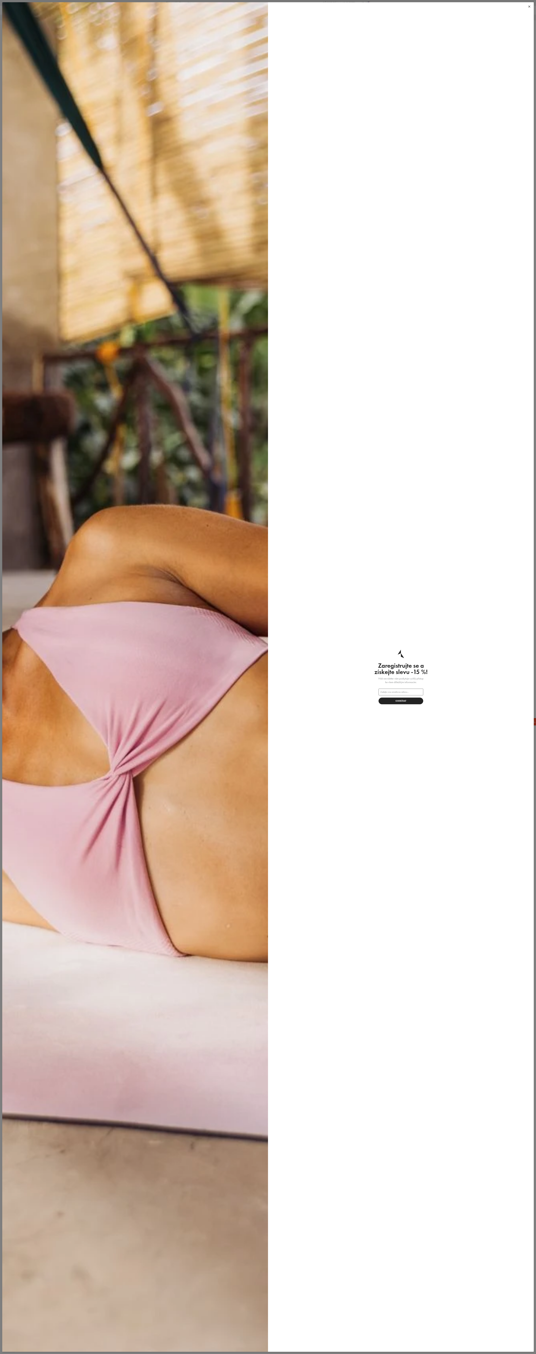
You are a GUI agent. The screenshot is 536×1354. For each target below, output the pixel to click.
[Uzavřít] (529, 6)
